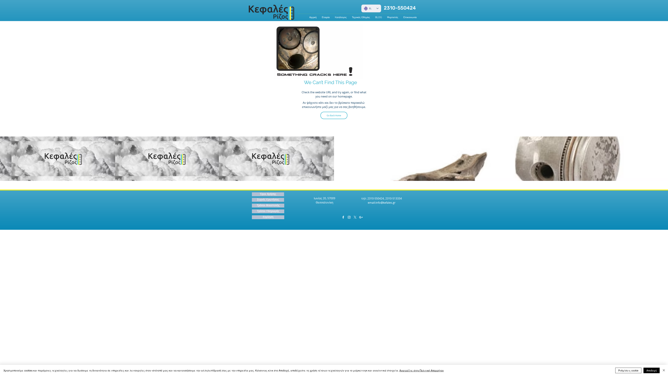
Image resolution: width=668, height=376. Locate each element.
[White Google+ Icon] (361, 217)
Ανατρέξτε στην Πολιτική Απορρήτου (421, 370)
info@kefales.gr (386, 203)
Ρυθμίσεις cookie (628, 370)
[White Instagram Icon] (349, 217)
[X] (355, 217)
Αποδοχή (651, 370)
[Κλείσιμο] (664, 370)
